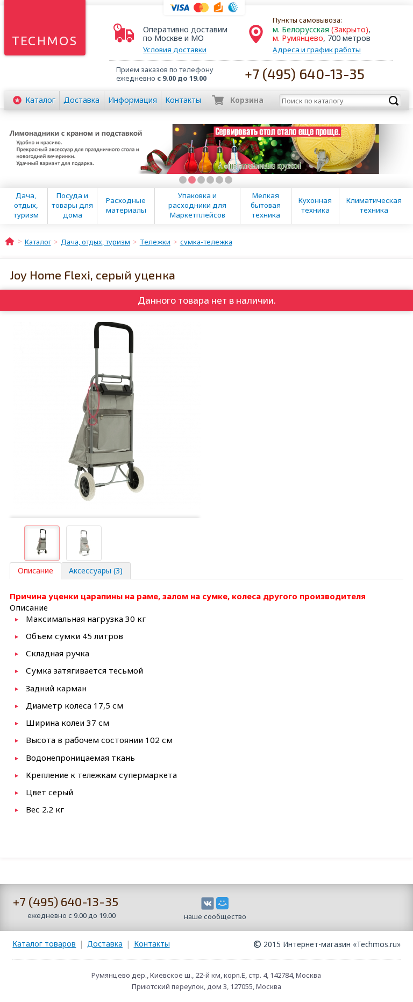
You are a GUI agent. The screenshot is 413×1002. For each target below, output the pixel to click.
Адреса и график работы (317, 49)
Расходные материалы (126, 205)
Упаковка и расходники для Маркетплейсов (197, 205)
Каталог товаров (44, 943)
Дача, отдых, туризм (26, 205)
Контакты (183, 100)
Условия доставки (174, 49)
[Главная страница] (9, 240)
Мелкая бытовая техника (266, 205)
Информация (132, 100)
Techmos (45, 40)
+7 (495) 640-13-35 (305, 73)
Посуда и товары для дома (72, 205)
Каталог (40, 100)
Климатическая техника (374, 205)
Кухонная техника (315, 205)
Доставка (81, 100)
